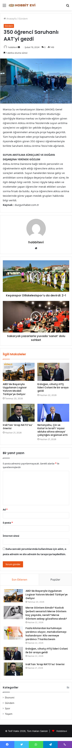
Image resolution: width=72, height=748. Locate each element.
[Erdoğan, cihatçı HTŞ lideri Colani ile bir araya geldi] (53, 372)
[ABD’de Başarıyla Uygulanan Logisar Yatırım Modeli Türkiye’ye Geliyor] (19, 372)
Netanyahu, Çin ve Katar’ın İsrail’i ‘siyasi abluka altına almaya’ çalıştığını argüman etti (52, 430)
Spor (7, 708)
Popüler (55, 579)
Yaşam (8, 713)
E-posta (8, 522)
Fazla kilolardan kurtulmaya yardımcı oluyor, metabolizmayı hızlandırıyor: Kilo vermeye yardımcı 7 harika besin (46, 633)
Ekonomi (9, 697)
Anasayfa (11, 18)
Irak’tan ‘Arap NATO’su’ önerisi (18, 426)
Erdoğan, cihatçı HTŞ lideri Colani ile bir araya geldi (53, 387)
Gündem (23, 18)
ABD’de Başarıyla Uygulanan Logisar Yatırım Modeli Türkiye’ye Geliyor (15, 389)
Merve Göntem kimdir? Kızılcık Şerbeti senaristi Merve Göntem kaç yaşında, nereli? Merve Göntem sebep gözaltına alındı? (46, 613)
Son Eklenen (19, 579)
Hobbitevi (61, 731)
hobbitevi (12, 47)
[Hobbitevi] (23, 5)
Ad (5, 509)
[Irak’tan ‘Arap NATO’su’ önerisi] (19, 413)
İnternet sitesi (11, 535)
